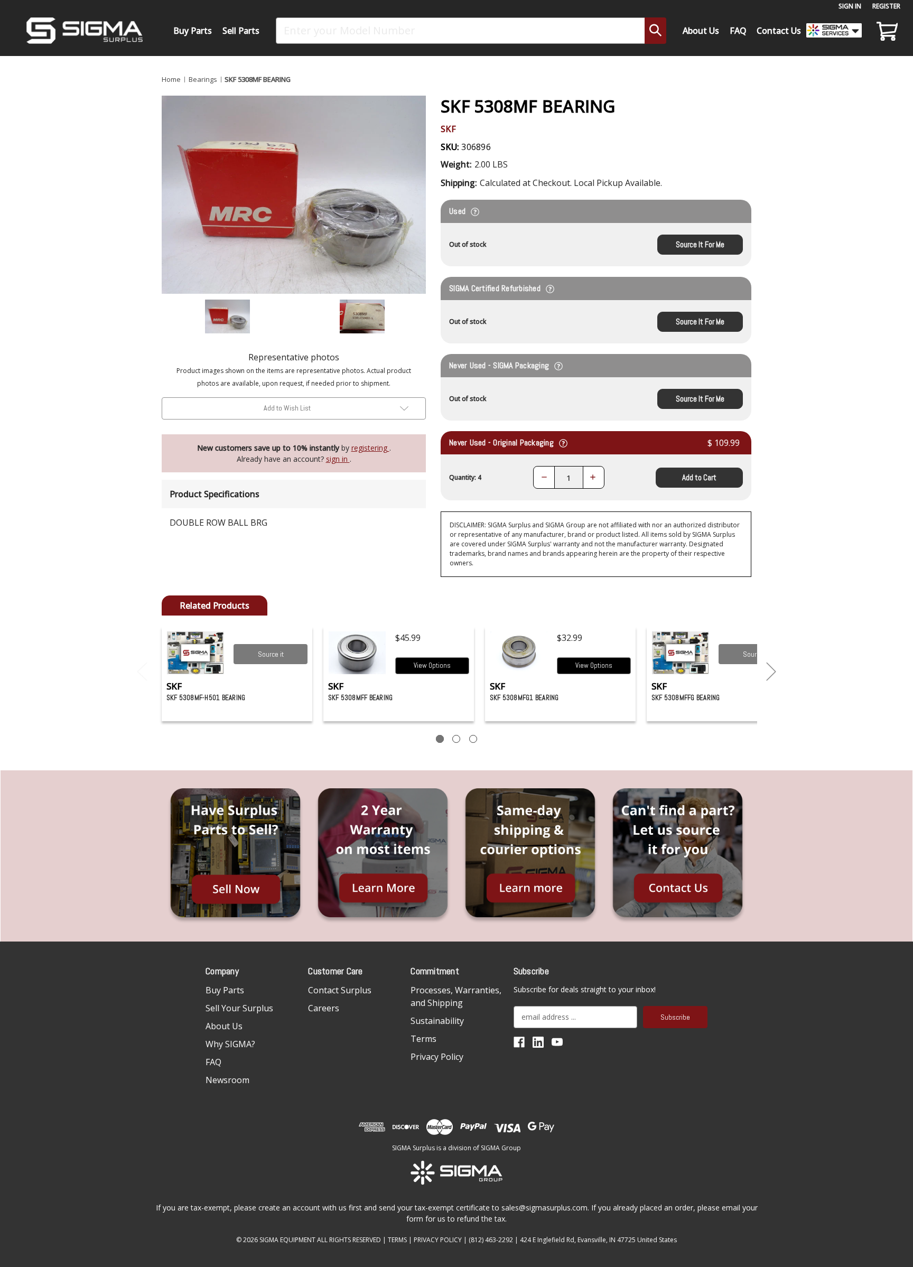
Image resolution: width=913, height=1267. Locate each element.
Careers (323, 1008)
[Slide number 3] (473, 739)
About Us (701, 30)
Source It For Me (700, 244)
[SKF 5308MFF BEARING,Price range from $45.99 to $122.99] (357, 652)
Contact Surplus (339, 990)
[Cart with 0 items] (885, 31)
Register (886, 6)
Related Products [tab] (214, 605)
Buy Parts (192, 30)
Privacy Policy (437, 1057)
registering (370, 448)
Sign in (850, 6)
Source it (271, 654)
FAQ (738, 30)
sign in (338, 459)
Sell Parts (240, 30)
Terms (423, 1039)
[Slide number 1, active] (440, 739)
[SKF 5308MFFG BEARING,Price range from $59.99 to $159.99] (680, 652)
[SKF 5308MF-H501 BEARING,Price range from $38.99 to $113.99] (195, 652)
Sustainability (437, 1021)
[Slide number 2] (456, 739)
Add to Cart (699, 477)
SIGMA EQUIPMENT (287, 1239)
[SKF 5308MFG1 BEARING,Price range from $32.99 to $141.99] (519, 652)
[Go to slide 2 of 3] (771, 672)
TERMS (397, 1239)
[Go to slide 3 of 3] (142, 672)
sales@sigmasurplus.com (544, 1208)
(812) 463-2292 (491, 1239)
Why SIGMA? (230, 1044)
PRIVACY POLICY (438, 1239)
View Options (432, 665)
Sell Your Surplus (239, 1008)
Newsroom (227, 1080)
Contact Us (779, 30)
